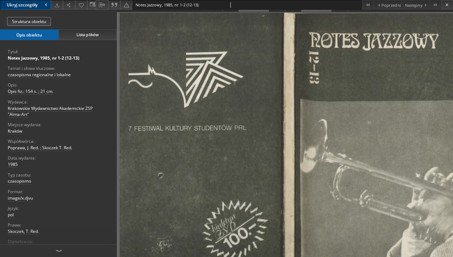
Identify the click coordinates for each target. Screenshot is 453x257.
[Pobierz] (57, 5)
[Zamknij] (447, 5)
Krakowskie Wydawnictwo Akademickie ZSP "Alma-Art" (50, 111)
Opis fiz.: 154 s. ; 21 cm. (30, 91)
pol (11, 215)
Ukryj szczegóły (22, 5)
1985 (13, 164)
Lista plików (87, 34)
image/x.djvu (20, 198)
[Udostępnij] (69, 5)
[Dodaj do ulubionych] (81, 5)
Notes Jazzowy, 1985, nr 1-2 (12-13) (43, 58)
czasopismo (19, 181)
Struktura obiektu (29, 21)
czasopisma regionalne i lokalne (39, 75)
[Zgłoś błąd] (126, 5)
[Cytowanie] (114, 5)
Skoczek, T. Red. (23, 231)
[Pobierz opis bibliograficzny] (102, 5)
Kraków (15, 131)
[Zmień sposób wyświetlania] (91, 5)
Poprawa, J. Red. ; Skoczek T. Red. (40, 148)
